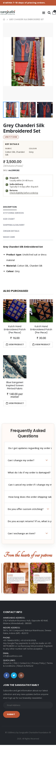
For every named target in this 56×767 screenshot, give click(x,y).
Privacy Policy (38, 663)
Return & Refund (25, 665)
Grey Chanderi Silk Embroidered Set (23, 128)
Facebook (6, 675)
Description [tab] (10, 206)
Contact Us (25, 663)
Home (4, 19)
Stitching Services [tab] (13, 212)
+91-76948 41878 (11, 640)
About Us (7, 663)
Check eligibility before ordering (24, 193)
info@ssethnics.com (12, 656)
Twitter (14, 675)
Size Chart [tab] (9, 218)
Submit (11, 714)
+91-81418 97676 (28, 640)
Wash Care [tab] (9, 237)
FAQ (16, 663)
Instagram (21, 675)
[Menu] (43, 13)
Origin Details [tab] (11, 230)
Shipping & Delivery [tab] (13, 224)
